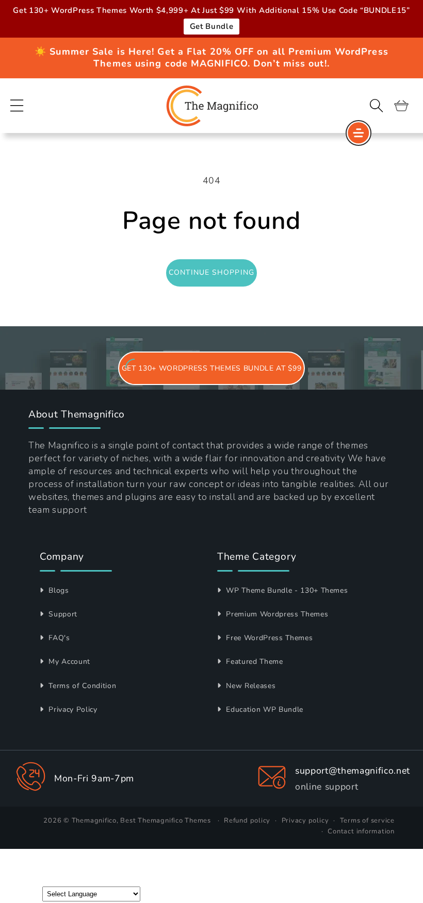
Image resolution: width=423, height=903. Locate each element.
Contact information (361, 831)
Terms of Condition (81, 686)
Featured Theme (253, 661)
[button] (17, 105)
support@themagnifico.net (352, 770)
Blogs (57, 590)
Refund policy (247, 820)
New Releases (249, 686)
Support (61, 614)
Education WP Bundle (263, 709)
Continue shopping (211, 272)
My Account (68, 661)
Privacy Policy (71, 709)
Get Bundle (212, 26)
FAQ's (58, 638)
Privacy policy (305, 820)
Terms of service (367, 820)
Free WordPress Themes (268, 638)
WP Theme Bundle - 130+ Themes (286, 590)
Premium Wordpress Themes (276, 614)
